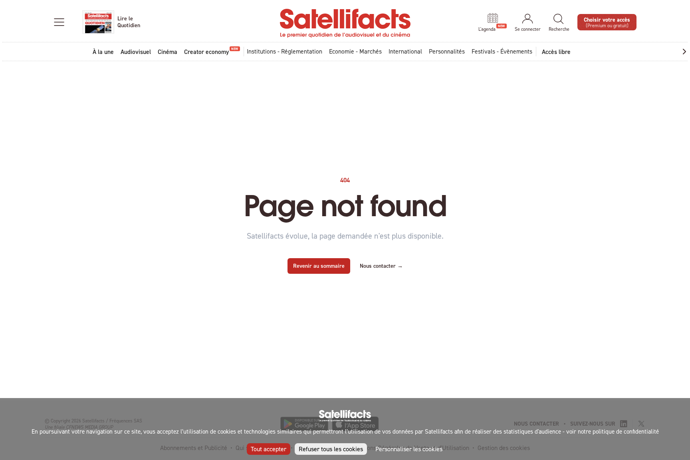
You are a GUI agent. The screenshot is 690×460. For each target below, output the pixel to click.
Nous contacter (381, 265)
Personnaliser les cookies (408, 449)
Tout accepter (268, 449)
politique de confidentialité (626, 431)
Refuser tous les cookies (331, 449)
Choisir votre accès (607, 22)
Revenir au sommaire (319, 265)
